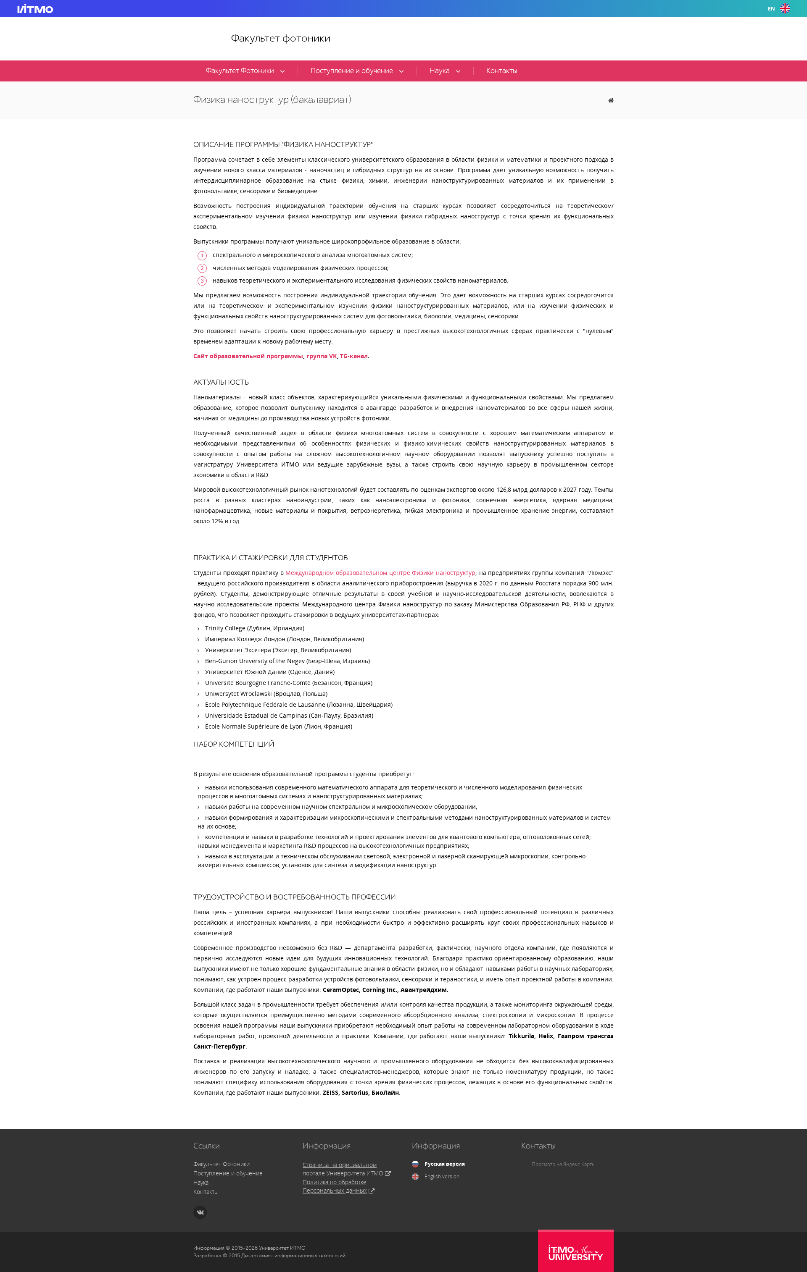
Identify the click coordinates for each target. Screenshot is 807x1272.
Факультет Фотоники (221, 1164)
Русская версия (445, 1164)
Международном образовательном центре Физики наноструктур (379, 573)
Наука (200, 1182)
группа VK (321, 356)
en (771, 8)
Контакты (206, 1192)
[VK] (200, 1212)
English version (442, 1176)
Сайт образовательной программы (248, 356)
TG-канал (354, 356)
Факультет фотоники (280, 38)
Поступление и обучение (228, 1173)
